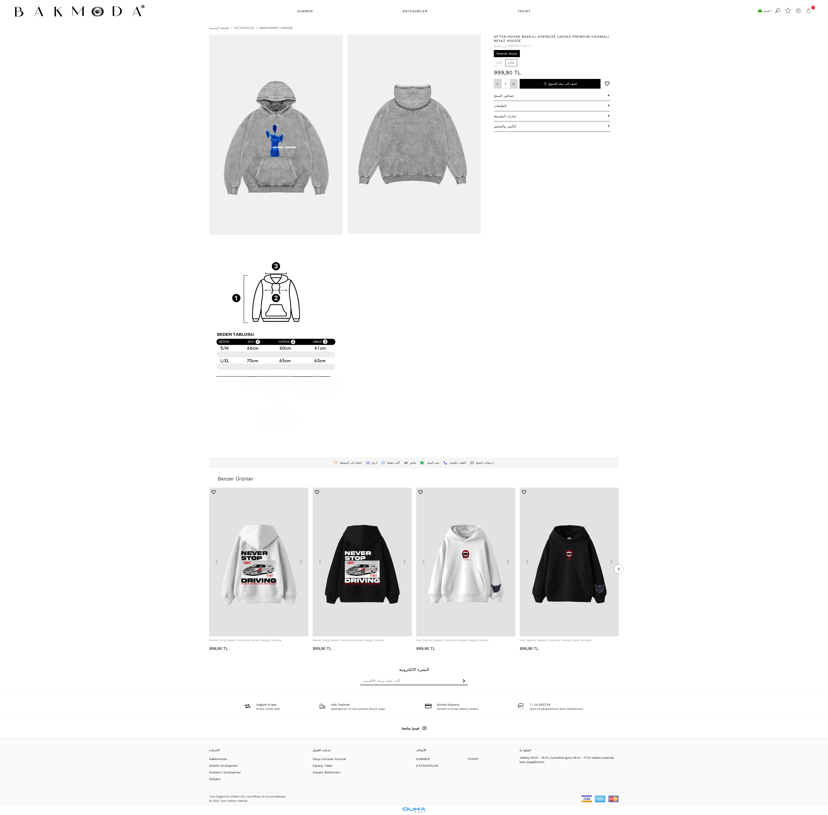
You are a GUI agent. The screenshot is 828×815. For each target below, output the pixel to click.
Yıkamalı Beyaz (507, 53)
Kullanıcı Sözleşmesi (225, 772)
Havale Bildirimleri (327, 772)
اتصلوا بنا (525, 750)
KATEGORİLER (427, 765)
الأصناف (421, 750)
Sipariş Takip (322, 765)
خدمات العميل (322, 750)
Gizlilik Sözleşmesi (223, 765)
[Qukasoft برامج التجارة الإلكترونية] (414, 810)
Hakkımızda (218, 759)
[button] (305, 11)
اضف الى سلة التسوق (562, 83)
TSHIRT (473, 759)
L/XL (511, 62)
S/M (499, 62)
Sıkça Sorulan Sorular (329, 759)
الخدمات (214, 750)
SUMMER (423, 759)
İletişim (214, 779)
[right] (619, 569)
